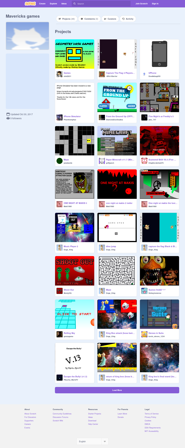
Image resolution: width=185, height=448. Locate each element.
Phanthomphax (70, 119)
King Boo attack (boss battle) (120, 333)
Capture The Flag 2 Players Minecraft (120, 72)
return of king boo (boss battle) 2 (120, 376)
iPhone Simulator (72, 116)
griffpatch (110, 163)
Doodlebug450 (154, 76)
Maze (66, 159)
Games (67, 72)
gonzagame (68, 336)
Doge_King (68, 249)
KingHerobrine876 (156, 163)
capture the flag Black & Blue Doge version (163, 246)
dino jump (111, 246)
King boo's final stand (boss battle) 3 (163, 376)
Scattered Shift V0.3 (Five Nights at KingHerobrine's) (163, 159)
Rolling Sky (69, 333)
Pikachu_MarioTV (71, 379)
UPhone (152, 72)
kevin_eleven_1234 (157, 336)
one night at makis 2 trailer (119, 203)
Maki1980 (68, 206)
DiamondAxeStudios (114, 119)
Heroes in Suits (156, 333)
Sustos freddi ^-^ (157, 289)
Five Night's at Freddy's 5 (161, 116)
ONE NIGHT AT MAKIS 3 (75, 203)
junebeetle (68, 163)
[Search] (74, 3)
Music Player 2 (71, 246)
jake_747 (152, 119)
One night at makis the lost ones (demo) (163, 203)
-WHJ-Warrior (111, 76)
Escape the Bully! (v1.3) (75, 376)
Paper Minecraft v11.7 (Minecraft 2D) (120, 159)
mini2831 (67, 76)
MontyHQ (67, 293)
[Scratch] (30, 3)
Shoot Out (69, 289)
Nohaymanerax (155, 293)
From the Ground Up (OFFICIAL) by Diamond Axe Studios (120, 116)
